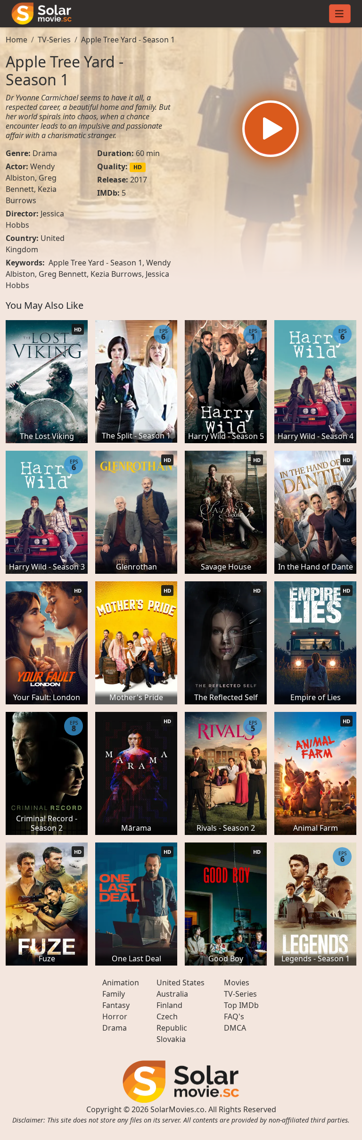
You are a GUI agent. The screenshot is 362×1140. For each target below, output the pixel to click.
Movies (236, 982)
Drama (45, 153)
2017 (138, 179)
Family (113, 994)
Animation (120, 982)
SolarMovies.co (177, 1109)
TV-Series (54, 39)
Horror (114, 1016)
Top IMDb (241, 1005)
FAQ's (234, 1016)
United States (180, 982)
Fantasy (116, 1005)
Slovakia (171, 1039)
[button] (270, 128)
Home (16, 39)
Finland (169, 1005)
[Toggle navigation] (340, 13)
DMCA (235, 1028)
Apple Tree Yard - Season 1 (128, 39)
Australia (172, 994)
